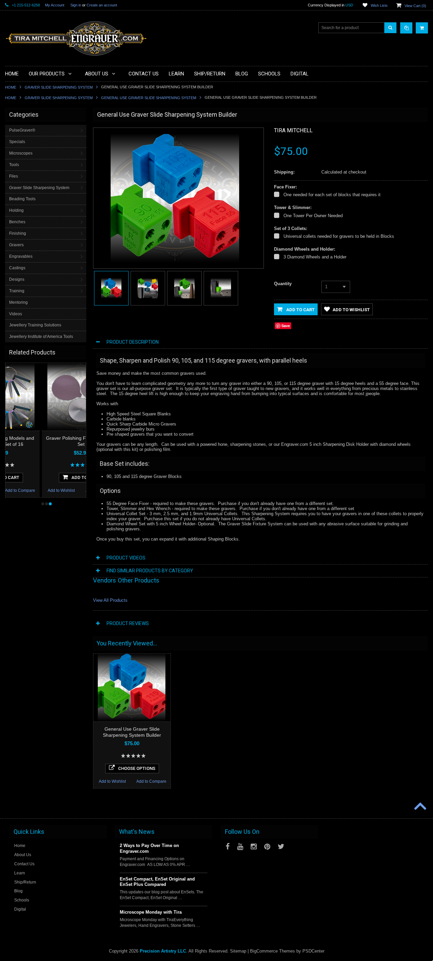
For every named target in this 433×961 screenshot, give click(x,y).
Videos (15, 314)
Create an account (102, 5)
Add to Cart (300, 309)
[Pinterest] (267, 846)
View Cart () (415, 6)
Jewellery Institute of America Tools (41, 336)
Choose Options (136, 768)
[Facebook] (228, 846)
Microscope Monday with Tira (151, 912)
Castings (17, 268)
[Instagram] (254, 846)
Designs (16, 279)
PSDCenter (313, 951)
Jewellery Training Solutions (35, 325)
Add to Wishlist (24, 490)
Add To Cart (49, 477)
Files (13, 176)
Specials (17, 141)
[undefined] (175, 261)
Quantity (283, 283)
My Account (54, 5)
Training (16, 291)
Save (285, 325)
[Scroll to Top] (419, 806)
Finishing (17, 233)
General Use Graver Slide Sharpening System (148, 98)
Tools (14, 164)
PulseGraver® (22, 130)
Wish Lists (379, 5)
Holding (16, 210)
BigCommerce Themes (272, 951)
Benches (17, 222)
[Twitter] (281, 846)
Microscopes (20, 153)
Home (10, 87)
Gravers (16, 245)
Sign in (75, 5)
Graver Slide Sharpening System (59, 87)
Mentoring (18, 302)
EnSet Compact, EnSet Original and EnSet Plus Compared (157, 881)
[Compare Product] (406, 27)
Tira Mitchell (293, 130)
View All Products (110, 600)
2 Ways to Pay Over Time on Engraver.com (149, 848)
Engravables (20, 256)
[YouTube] (240, 846)
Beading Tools (22, 199)
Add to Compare (64, 490)
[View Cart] (422, 27)
